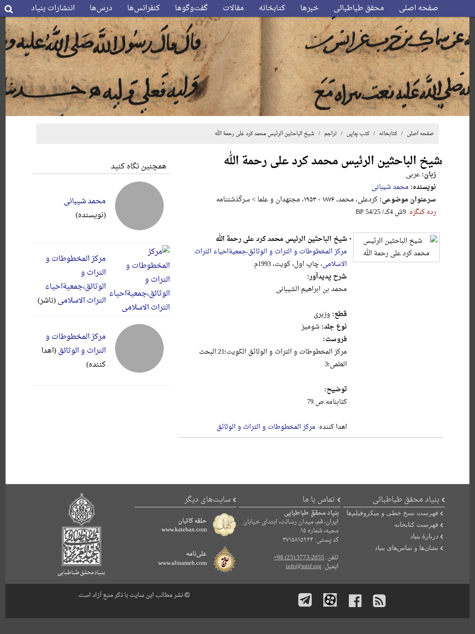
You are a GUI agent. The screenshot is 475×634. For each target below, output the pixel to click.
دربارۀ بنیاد (424, 536)
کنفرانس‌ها (143, 8)
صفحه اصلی (418, 8)
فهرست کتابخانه (416, 524)
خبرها (309, 8)
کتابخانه (272, 8)
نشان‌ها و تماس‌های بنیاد (406, 547)
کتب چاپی (358, 134)
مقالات (233, 8)
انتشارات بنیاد (53, 8)
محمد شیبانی (390, 187)
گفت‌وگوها (191, 8)
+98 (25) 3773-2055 (299, 557)
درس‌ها (101, 8)
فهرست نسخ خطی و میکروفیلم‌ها (392, 513)
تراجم (330, 134)
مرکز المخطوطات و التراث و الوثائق (266, 427)
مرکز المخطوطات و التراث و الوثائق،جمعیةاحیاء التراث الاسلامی (75, 280)
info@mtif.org (303, 566)
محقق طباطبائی (359, 8)
